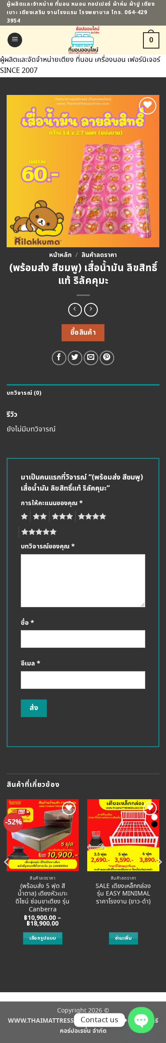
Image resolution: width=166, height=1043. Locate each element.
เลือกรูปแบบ (42, 938)
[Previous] (7, 879)
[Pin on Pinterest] (107, 358)
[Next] (159, 879)
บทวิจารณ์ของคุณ (48, 546)
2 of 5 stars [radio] (38, 516)
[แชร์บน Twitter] (75, 358)
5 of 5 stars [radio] (38, 532)
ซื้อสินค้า (83, 333)
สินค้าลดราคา (99, 255)
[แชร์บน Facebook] (59, 358)
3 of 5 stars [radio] (61, 516)
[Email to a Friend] (91, 358)
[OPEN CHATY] (141, 1020)
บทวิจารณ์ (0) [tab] (24, 393)
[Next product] (75, 310)
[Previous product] (91, 310)
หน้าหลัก (60, 255)
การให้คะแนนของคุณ (52, 503)
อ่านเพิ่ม (123, 938)
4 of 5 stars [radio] (90, 516)
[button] (15, 40)
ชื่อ (27, 622)
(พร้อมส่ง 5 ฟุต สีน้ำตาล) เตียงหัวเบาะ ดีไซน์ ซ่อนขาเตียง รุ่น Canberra (42, 898)
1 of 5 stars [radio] (23, 516)
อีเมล (30, 663)
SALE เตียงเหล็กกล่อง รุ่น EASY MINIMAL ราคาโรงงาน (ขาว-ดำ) (123, 894)
